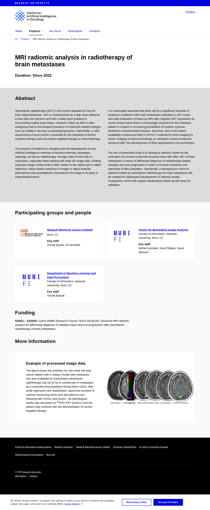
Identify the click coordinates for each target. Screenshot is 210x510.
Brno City (50, 454)
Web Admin (20, 476)
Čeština (190, 12)
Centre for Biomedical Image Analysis (163, 229)
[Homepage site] (35, 16)
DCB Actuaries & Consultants (29, 454)
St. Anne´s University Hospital (153, 447)
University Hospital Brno (124, 447)
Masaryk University (63, 447)
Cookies (33, 476)
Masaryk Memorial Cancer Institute (70, 229)
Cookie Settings (72, 504)
